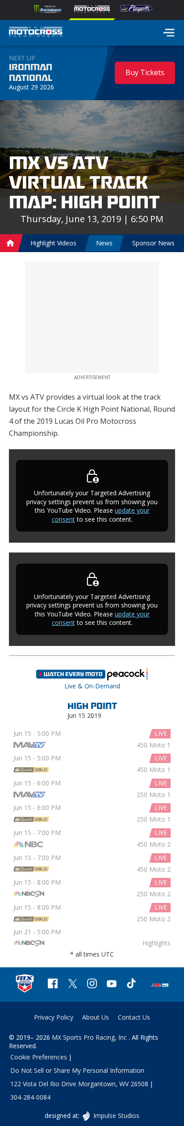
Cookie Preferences (38, 1057)
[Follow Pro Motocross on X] (72, 984)
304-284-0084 (30, 1097)
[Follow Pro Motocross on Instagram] (92, 984)
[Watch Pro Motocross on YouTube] (111, 984)
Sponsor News (153, 243)
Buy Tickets (144, 72)
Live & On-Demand (92, 676)
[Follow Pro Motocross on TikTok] (131, 984)
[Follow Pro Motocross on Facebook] (53, 984)
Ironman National (30, 73)
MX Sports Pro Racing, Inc (90, 1037)
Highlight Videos (53, 243)
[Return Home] (35, 33)
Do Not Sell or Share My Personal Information (77, 1070)
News (104, 243)
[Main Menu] (169, 32)
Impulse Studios (116, 1115)
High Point (92, 706)
